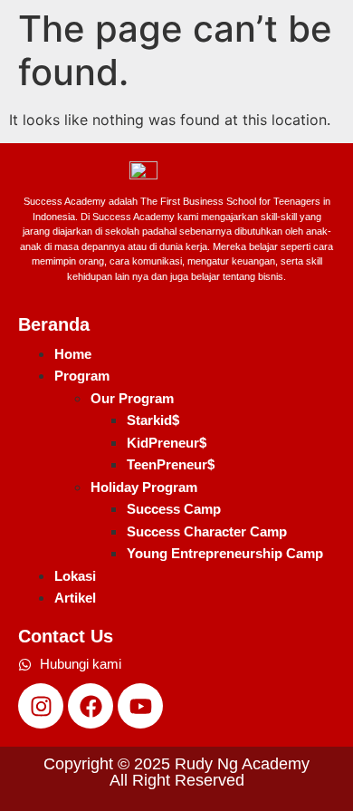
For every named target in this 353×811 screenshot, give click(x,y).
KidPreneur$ (166, 442)
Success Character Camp (207, 531)
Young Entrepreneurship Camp (225, 553)
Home (72, 354)
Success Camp (174, 509)
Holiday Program (144, 487)
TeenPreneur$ (171, 464)
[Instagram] (40, 706)
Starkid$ (153, 420)
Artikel (75, 597)
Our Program (132, 398)
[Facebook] (90, 706)
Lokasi (75, 576)
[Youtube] (140, 706)
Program (82, 375)
